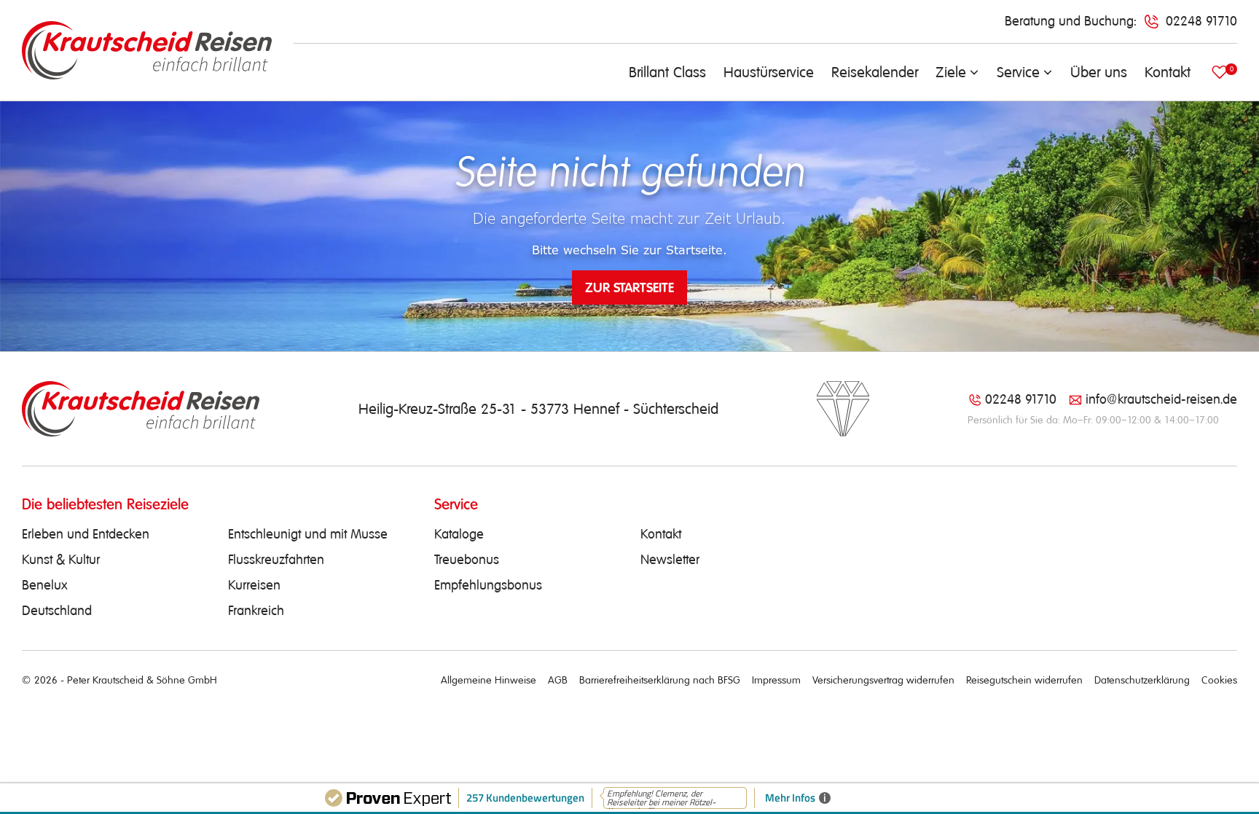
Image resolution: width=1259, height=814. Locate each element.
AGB (558, 679)
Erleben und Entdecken (85, 534)
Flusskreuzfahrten (276, 560)
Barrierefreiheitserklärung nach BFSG (659, 679)
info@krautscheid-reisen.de (1161, 399)
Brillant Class (667, 72)
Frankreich (256, 611)
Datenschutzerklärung (1142, 679)
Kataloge (459, 534)
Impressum (776, 679)
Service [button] (1018, 72)
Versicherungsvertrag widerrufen (883, 679)
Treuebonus (466, 560)
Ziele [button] (951, 72)
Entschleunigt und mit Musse (308, 534)
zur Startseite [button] (629, 287)
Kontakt (1168, 72)
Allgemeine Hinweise (488, 679)
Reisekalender (874, 72)
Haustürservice (768, 72)
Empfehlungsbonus (488, 585)
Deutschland (57, 611)
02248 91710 (1020, 399)
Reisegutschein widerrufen (1024, 679)
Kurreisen (254, 585)
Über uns (1098, 72)
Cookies (1219, 679)
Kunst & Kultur (61, 560)
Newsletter (669, 560)
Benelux (45, 585)
